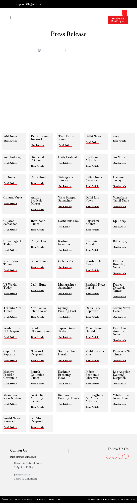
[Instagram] (118, 4)
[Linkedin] (124, 4)
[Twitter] (112, 4)
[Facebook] (106, 4)
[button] (124, 13)
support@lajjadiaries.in (23, 456)
